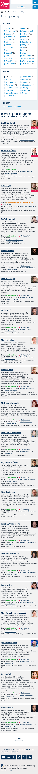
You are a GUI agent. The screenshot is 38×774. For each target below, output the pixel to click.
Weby (19, 106)
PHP (7, 56)
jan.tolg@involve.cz (26, 695)
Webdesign (26, 56)
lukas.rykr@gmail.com (27, 206)
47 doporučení (25, 266)
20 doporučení (25, 420)
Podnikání (9, 61)
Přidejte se (21, 7)
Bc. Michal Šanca (8, 150)
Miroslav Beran (8, 492)
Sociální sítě (26, 42)
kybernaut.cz (9, 544)
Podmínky (14, 752)
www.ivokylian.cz (10, 359)
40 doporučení (25, 355)
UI (23, 47)
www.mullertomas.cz (11, 726)
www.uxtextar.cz (10, 604)
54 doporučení (25, 236)
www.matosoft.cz (10, 453)
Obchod (9, 53)
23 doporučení (25, 693)
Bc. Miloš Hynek (8, 123)
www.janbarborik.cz (10, 663)
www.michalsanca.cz (11, 173)
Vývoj (24, 53)
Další (19, 739)
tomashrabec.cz (12, 269)
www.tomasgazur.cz (11, 390)
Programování (27, 31)
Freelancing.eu (3, 765)
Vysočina (25, 90)
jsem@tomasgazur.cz (27, 388)
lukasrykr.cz (8, 208)
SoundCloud (29, 757)
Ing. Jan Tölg (6, 674)
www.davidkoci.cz (10, 331)
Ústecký (25, 88)
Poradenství (10, 64)
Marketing (9, 47)
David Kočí (5, 310)
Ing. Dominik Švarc (9, 462)
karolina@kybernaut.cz (27, 542)
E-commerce (10, 37)
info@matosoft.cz (25, 451)
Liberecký (9, 90)
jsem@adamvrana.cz (26, 602)
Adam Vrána (6, 585)
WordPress (26, 64)
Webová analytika (28, 58)
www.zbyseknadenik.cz (12, 242)
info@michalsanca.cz (27, 171)
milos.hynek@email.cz (27, 140)
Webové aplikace (28, 61)
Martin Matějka (8, 278)
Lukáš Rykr (6, 185)
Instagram (19, 757)
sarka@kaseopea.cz (26, 630)
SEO (24, 37)
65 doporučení (25, 295)
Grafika (8, 39)
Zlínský (24, 93)
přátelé (31, 749)
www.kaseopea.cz (10, 632)
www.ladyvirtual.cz (10, 423)
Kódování (9, 45)
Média (8, 50)
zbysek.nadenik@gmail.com (14, 240)
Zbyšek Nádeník (8, 219)
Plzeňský (25, 79)
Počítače (9, 58)
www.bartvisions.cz (13, 574)
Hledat (35, 2)
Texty (24, 45)
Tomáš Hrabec (7, 250)
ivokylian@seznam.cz (27, 357)
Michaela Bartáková (10, 553)
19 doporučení (25, 722)
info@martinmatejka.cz (27, 297)
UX (23, 50)
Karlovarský (10, 85)
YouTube (3, 757)
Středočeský (26, 85)
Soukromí (4, 752)
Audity (8, 28)
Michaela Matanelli (10, 403)
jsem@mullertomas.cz (27, 724)
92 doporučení (25, 659)
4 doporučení (7, 204)
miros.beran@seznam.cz (28, 511)
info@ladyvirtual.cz (26, 422)
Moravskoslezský (12, 93)
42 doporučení (25, 386)
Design (8, 34)
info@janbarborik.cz (26, 661)
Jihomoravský (11, 82)
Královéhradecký (12, 88)
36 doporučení (25, 540)
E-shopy (9, 106)
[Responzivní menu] (35, 7)
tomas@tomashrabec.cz (27, 267)
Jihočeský (9, 79)
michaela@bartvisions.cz (28, 572)
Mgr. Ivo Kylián (8, 340)
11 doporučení (25, 628)
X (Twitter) (24, 757)
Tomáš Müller (7, 707)
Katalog (7, 12)
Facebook (13, 757)
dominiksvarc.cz (12, 481)
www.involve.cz (9, 696)
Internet (8, 42)
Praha (24, 82)
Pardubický (26, 77)
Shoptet (25, 39)
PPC (24, 28)
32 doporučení (25, 327)
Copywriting (10, 31)
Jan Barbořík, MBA (9, 642)
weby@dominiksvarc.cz (27, 479)
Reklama (25, 34)
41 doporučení (25, 570)
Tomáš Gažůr (7, 369)
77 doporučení (25, 509)
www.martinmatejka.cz (14, 299)
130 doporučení (25, 449)
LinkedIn (8, 757)
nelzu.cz (9, 513)
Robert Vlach (22, 749)
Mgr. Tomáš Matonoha (11, 432)
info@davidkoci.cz (26, 329)
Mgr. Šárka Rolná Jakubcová (13, 613)
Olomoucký (10, 96)
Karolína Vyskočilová (10, 524)
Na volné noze (2, 12)
